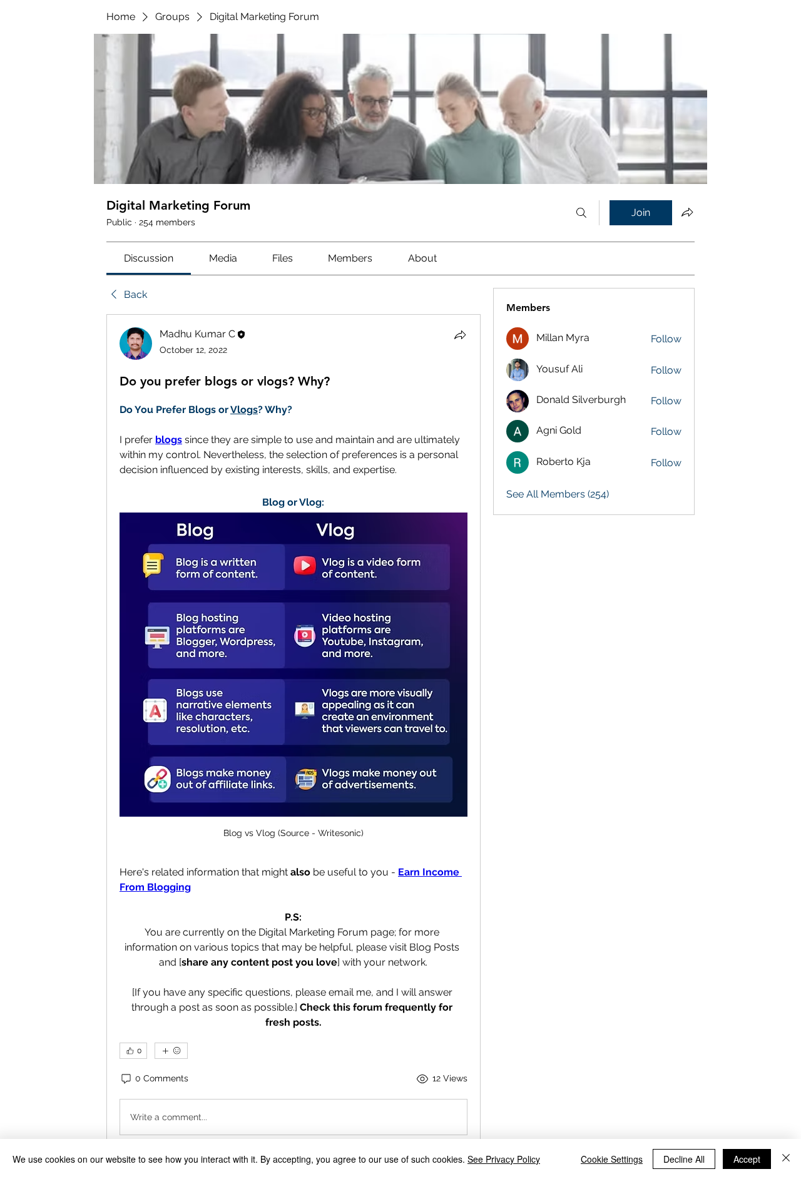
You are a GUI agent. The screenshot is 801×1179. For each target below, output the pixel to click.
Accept (746, 1159)
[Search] (581, 212)
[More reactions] (171, 1051)
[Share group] (687, 212)
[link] (148, 258)
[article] (293, 733)
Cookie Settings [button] (612, 1159)
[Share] (459, 334)
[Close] (785, 1159)
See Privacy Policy (503, 1159)
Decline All (684, 1159)
